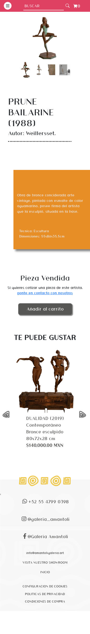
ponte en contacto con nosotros (45, 293)
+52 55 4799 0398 (48, 501)
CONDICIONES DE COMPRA (45, 601)
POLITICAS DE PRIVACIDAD (45, 594)
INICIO (45, 572)
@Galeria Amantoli (48, 536)
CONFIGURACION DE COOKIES (45, 586)
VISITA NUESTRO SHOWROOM (45, 562)
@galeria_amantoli (49, 519)
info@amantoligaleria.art (45, 553)
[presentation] (6, 414)
